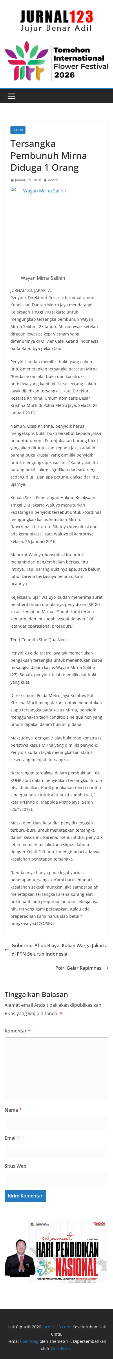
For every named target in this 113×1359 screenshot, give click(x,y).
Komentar (17, 1031)
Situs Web (15, 1166)
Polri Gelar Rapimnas (78, 968)
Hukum (18, 130)
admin (53, 179)
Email (12, 1138)
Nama (13, 1110)
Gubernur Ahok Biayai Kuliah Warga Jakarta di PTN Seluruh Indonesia (59, 949)
